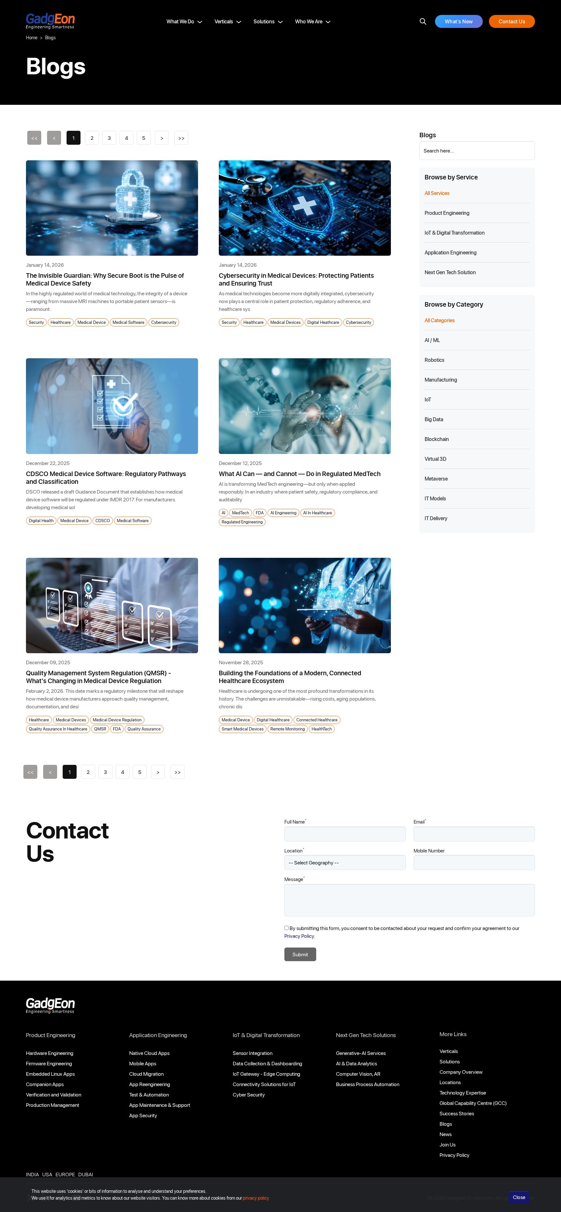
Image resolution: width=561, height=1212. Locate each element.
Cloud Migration (146, 1073)
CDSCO (102, 520)
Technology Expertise (463, 1092)
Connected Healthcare (317, 719)
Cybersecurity (163, 322)
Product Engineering (50, 1035)
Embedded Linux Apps (50, 1073)
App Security (143, 1115)
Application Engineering (158, 1035)
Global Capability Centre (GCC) (473, 1102)
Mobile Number (429, 850)
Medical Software (128, 322)
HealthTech (322, 728)
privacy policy (256, 1198)
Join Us (447, 1144)
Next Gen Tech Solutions (366, 1035)
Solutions (264, 21)
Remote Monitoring (287, 728)
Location (294, 850)
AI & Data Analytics (356, 1063)
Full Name (295, 821)
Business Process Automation (367, 1084)
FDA (260, 512)
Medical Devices (285, 322)
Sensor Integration (252, 1052)
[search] (423, 21)
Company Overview (461, 1071)
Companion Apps (45, 1084)
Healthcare (61, 322)
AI (223, 512)
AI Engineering (283, 512)
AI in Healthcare (317, 512)
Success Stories (457, 1113)
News (446, 1134)
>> (181, 137)
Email (420, 821)
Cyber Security (249, 1094)
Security (36, 322)
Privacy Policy (454, 1154)
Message (294, 878)
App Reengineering (149, 1084)
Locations (450, 1082)
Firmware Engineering (49, 1063)
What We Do (180, 21)
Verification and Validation (53, 1094)
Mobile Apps (142, 1063)
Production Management (52, 1104)
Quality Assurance (144, 728)
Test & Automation (149, 1094)
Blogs (446, 1123)
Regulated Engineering (242, 521)
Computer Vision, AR (358, 1073)
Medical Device (92, 322)
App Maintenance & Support (159, 1104)
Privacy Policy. (299, 935)
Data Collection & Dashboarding (267, 1063)
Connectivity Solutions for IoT (264, 1084)
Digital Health (41, 520)
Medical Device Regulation (117, 719)
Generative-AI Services (361, 1052)
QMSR (100, 728)
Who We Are (308, 21)
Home (31, 37)
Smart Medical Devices (243, 728)
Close (519, 1197)
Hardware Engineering (49, 1052)
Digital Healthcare (273, 719)
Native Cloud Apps (149, 1052)
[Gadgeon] (50, 1007)
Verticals (224, 21)
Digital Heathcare (323, 322)
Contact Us (512, 21)
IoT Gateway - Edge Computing (266, 1073)
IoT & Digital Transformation (266, 1035)
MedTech (240, 512)
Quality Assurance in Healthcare (58, 728)
